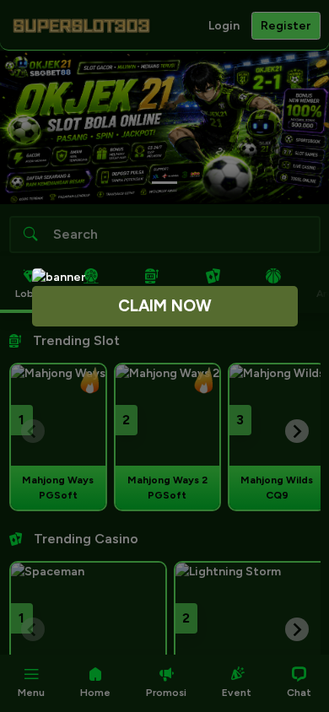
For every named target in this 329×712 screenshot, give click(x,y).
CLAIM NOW (165, 306)
